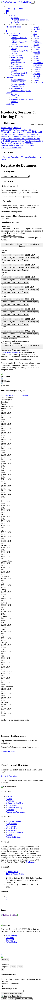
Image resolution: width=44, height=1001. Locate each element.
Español (36, 76)
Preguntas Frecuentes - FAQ (22, 99)
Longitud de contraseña (10, 984)
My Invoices (12, 830)
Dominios (10, 77)
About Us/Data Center (16, 812)
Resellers (14, 64)
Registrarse (15, 18)
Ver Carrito (15, 22)
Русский (36, 74)
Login (9, 799)
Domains (10, 801)
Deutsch (36, 54)
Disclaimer (10, 938)
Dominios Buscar (17, 86)
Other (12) (24, 395)
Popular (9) (5, 395)
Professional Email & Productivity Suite (19, 74)
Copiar (18, 996)
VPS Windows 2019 (19, 130)
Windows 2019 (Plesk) (11, 129)
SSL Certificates (17, 66)
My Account (12, 824)
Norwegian (37, 65)
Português (37, 67)
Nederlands (37, 43)
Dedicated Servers (18, 62)
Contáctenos (10, 104)
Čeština (36, 38)
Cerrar (13, 967)
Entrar (13, 15)
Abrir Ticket (15, 95)
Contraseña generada (9, 988)
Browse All (15, 35)
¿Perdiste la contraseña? (20, 20)
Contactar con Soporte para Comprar (15, 260)
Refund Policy (11, 942)
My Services (12, 828)
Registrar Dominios (18, 80)
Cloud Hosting (16, 55)
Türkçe (36, 80)
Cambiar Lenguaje (15, 27)
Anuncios (14, 102)
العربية (36, 27)
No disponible (6, 255)
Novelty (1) (14, 395)
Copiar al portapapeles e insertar (20, 999)
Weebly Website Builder (10, 136)
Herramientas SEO (35, 141)
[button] (1, 955)
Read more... (31, 862)
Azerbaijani (37, 29)
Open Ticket (13, 872)
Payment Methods (14, 821)
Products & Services (15, 832)
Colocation (27, 132)
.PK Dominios (16, 88)
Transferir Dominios (18, 82)
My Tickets (11, 826)
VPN (7, 141)
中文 (35, 34)
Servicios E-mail (19, 139)
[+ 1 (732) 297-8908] (6, 7)
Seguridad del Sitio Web (18, 141)
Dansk (35, 41)
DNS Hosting (30, 143)
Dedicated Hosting (14, 807)
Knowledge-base (14, 837)
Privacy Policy (11, 935)
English (36, 45)
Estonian (36, 47)
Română (36, 71)
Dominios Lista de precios (21, 91)
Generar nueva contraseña (12, 993)
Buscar (27, 197)
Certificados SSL (32, 134)
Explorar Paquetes (8, 751)
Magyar (36, 58)
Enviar (20, 967)
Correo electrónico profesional (13, 143)
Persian (36, 49)
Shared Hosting (17, 57)
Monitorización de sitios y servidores (15, 145)
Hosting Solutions (13, 33)
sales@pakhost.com (16, 874)
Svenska (36, 78)
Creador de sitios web (28, 136)
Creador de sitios (15, 147)
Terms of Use (11, 940)
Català (35, 31)
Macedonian (38, 63)
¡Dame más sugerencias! (10, 352)
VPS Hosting (16, 60)
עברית (35, 56)
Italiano (36, 60)
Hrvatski (36, 36)
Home (9, 796)
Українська (38, 82)
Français (36, 52)
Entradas (14, 97)
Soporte (9, 93)
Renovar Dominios (18, 84)
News (9, 835)
